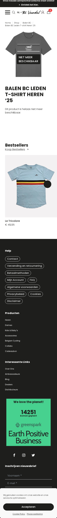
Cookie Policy (19, 514)
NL (18, 12)
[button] (47, 184)
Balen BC (27, 22)
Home (8, 22)
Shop (16, 22)
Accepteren (28, 506)
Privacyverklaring (35, 514)
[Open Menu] (7, 12)
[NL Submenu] (20, 12)
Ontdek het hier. (30, 4)
